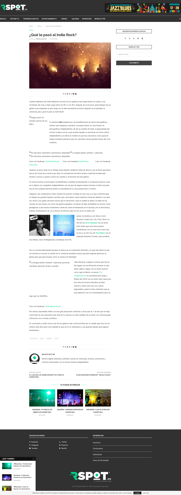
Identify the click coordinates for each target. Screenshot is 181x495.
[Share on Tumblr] (69, 94)
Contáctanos (98, 448)
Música (3, 19)
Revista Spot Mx (41, 39)
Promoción (86, 19)
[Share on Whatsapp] (71, 94)
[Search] (180, 19)
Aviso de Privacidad (101, 460)
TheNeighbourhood (52, 306)
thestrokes (33, 164)
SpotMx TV (14, 19)
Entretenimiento (49, 19)
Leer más (146, 493)
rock (56, 338)
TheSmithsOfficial (52, 161)
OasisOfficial (83, 161)
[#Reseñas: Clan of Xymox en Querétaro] (98, 397)
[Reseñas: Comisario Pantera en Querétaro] (70, 397)
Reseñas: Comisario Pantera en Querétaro (22, 476)
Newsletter (100, 19)
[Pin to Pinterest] (67, 94)
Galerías (75, 19)
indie (41, 338)
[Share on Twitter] (65, 94)
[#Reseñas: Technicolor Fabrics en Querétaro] (42, 397)
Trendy (64, 19)
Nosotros (96, 442)
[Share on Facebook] (63, 94)
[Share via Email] (75, 94)
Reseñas (49, 338)
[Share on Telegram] (73, 94)
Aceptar (137, 493)
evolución (34, 338)
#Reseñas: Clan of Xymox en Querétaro (22, 488)
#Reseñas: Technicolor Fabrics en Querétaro (23, 465)
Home (31, 26)
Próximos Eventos (31, 19)
